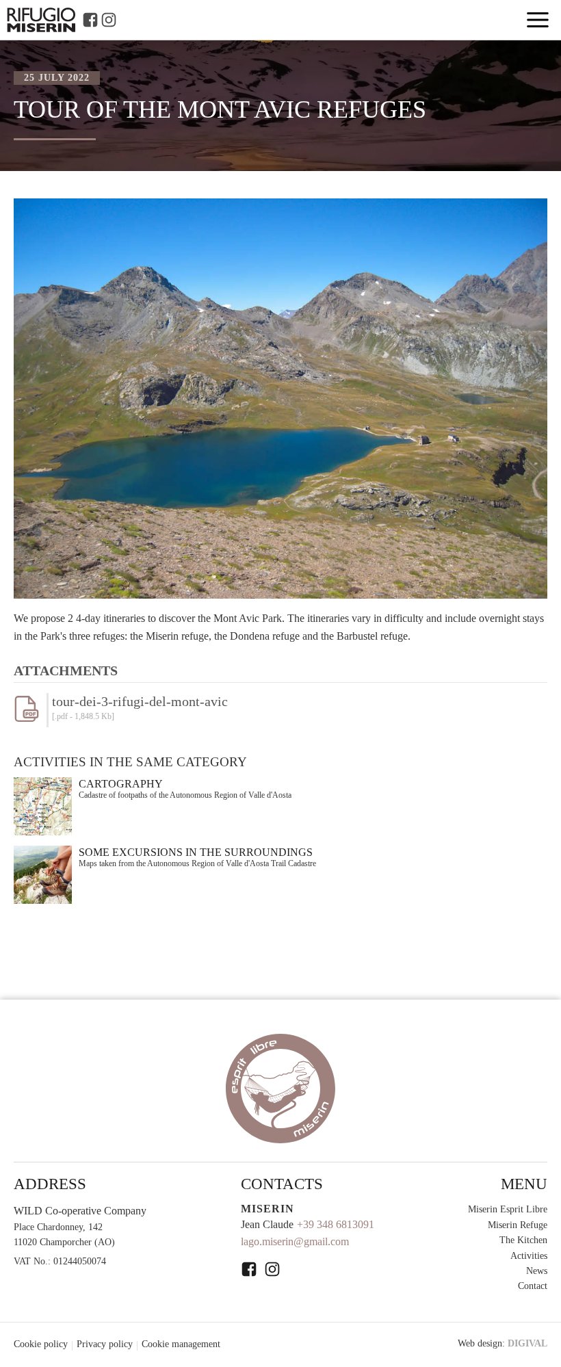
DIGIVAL (527, 1343)
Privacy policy (105, 1344)
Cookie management (181, 1344)
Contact (532, 1286)
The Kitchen (523, 1240)
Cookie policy (41, 1344)
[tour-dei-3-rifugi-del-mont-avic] (30, 718)
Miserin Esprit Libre (507, 1209)
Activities (528, 1256)
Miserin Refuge (517, 1225)
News (536, 1271)
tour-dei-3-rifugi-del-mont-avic (140, 701)
